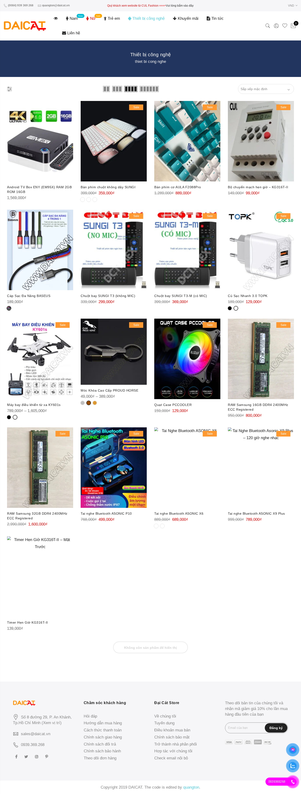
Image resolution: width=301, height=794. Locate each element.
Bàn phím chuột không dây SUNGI (108, 187)
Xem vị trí (51, 723)
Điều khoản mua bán (172, 730)
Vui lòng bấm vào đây (180, 5)
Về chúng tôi (165, 716)
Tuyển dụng (164, 723)
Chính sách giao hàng (103, 737)
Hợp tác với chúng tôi (173, 751)
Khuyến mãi (187, 18)
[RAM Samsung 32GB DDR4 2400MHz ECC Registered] (40, 467)
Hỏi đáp (90, 716)
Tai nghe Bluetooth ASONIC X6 (178, 513)
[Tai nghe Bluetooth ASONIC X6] (187, 467)
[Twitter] (26, 756)
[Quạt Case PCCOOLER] (187, 359)
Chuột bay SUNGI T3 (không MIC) (108, 296)
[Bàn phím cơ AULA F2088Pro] (187, 141)
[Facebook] (17, 756)
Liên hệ (73, 33)
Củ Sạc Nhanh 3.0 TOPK (248, 296)
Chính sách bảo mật (172, 737)
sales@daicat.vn (35, 734)
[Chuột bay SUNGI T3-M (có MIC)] (187, 250)
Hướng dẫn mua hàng (103, 723)
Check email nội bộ (171, 758)
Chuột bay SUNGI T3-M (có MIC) (180, 296)
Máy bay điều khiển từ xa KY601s (34, 405)
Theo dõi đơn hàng (100, 758)
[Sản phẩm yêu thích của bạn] (285, 26)
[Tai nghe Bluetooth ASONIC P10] (114, 467)
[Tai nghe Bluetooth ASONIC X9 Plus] (261, 467)
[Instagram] (37, 756)
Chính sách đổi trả (100, 744)
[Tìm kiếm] (268, 26)
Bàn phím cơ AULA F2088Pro (177, 187)
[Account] (276, 26)
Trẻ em (113, 18)
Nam (73, 18)
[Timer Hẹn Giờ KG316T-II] (40, 576)
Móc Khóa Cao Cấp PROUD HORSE (109, 390)
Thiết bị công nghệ (148, 18)
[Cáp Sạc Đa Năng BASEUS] (40, 250)
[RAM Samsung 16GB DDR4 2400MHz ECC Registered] (261, 359)
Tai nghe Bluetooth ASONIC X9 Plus (256, 513)
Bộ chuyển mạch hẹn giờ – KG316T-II (258, 187)
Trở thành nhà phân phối (175, 744)
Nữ (92, 18)
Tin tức (217, 18)
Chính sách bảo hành (102, 751)
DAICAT (135, 787)
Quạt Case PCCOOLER (173, 405)
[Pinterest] (47, 756)
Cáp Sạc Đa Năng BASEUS (28, 296)
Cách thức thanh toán (103, 730)
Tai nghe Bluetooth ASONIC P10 (106, 513)
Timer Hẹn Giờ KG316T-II (27, 622)
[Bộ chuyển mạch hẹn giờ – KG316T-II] (261, 141)
